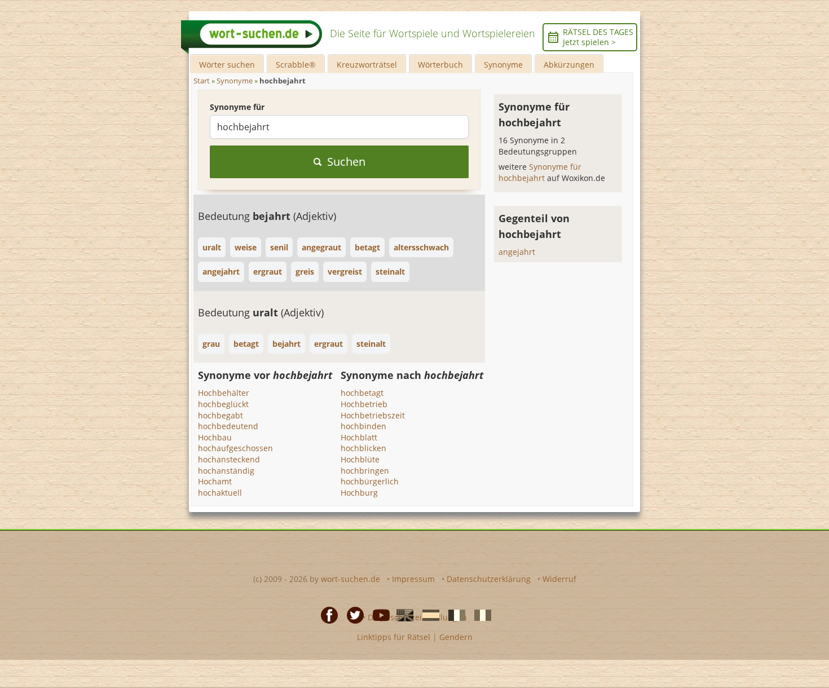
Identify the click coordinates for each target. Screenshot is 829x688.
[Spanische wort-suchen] (427, 614)
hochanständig (226, 470)
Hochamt (215, 481)
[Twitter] (352, 614)
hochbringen (365, 470)
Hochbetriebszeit (373, 415)
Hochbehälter (223, 392)
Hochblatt (359, 437)
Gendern (456, 637)
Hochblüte (360, 459)
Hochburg (359, 492)
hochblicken (363, 448)
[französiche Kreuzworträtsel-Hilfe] (453, 614)
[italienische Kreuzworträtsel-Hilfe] (479, 614)
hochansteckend (229, 459)
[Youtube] (378, 614)
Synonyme (503, 64)
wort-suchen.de (350, 579)
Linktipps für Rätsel (393, 637)
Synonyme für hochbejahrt (540, 172)
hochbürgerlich (370, 481)
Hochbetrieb (364, 404)
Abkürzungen (569, 64)
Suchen (346, 161)
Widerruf (559, 579)
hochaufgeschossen (235, 448)
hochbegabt (220, 415)
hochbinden (363, 426)
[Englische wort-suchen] (401, 614)
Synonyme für (237, 107)
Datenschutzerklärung (489, 579)
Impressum (413, 579)
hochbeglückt (223, 404)
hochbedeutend (228, 426)
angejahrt (517, 251)
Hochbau (215, 437)
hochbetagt (362, 392)
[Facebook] (326, 614)
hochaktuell (220, 492)
